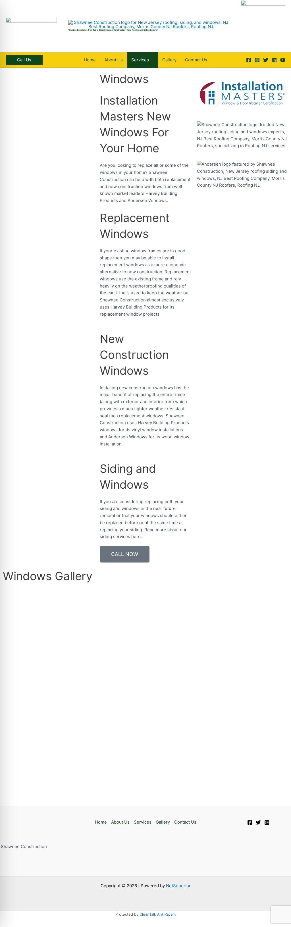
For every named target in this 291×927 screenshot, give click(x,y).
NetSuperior (178, 885)
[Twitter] (265, 60)
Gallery (163, 822)
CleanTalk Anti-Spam (158, 914)
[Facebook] (248, 60)
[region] (263, 22)
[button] (24, 60)
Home (101, 822)
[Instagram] (257, 60)
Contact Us (185, 822)
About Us (120, 822)
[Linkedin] (274, 60)
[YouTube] (282, 60)
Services (142, 822)
